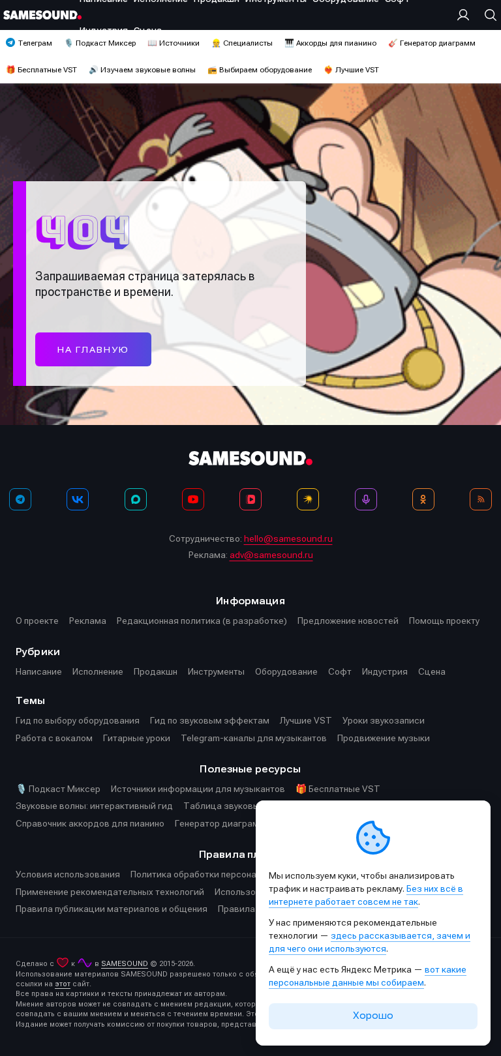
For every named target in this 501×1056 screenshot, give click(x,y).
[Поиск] (487, 15)
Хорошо (373, 1015)
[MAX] (136, 499)
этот (62, 984)
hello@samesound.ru (288, 538)
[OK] (423, 499)
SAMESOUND (124, 964)
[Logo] (42, 15)
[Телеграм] (20, 499)
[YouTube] (193, 499)
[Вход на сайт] (466, 15)
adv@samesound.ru (271, 555)
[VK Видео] (250, 499)
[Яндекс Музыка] (308, 499)
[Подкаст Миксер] (366, 499)
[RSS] (481, 499)
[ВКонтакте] (78, 499)
